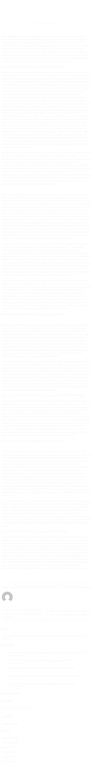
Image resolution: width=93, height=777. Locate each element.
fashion (14, 708)
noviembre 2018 (9, 742)
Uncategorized (8, 723)
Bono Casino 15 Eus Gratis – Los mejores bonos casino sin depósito (32, 441)
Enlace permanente (71, 585)
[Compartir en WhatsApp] (36, 577)
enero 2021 (7, 738)
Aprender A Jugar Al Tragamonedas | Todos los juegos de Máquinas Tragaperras (45, 676)
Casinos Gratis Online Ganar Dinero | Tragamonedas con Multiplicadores (41, 684)
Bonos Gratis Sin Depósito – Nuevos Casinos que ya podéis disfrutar (33, 314)
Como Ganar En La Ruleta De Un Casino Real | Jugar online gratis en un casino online (46, 652)
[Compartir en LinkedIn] (57, 577)
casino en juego (35, 256)
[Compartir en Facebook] (40, 577)
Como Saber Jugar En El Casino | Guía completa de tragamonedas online (41, 668)
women (27, 708)
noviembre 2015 (9, 752)
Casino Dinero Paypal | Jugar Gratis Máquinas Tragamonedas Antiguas (40, 660)
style (20, 708)
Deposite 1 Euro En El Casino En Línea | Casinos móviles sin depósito (33, 67)
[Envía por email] (49, 577)
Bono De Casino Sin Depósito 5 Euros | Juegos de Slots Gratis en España (35, 531)
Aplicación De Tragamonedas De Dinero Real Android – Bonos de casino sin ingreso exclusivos (22, 614)
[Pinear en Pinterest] (53, 577)
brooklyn (6, 708)
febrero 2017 (8, 747)
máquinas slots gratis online (52, 504)
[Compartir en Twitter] (44, 577)
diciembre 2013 (9, 761)
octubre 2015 (8, 756)
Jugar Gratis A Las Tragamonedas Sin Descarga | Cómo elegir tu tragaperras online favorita (43, 395)
